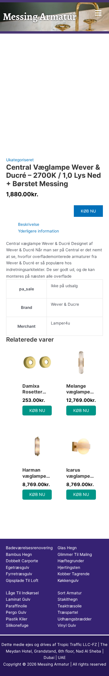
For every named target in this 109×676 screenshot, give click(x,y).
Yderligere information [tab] (38, 231)
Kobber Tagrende (74, 573)
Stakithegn (68, 599)
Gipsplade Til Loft (22, 580)
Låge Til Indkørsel (22, 593)
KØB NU (88, 211)
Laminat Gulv (18, 599)
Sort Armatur (70, 593)
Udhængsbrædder (75, 619)
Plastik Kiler (16, 619)
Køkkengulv (68, 580)
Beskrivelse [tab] (28, 224)
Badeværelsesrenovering (29, 547)
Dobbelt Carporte (22, 560)
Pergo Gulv (16, 612)
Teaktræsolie (70, 606)
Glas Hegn (67, 547)
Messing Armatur (39, 17)
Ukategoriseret (20, 159)
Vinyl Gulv (67, 625)
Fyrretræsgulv (19, 573)
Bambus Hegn (19, 554)
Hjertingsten (69, 567)
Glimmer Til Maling (75, 554)
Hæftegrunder (71, 560)
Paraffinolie (16, 606)
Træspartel (68, 612)
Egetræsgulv (17, 567)
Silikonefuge (17, 625)
